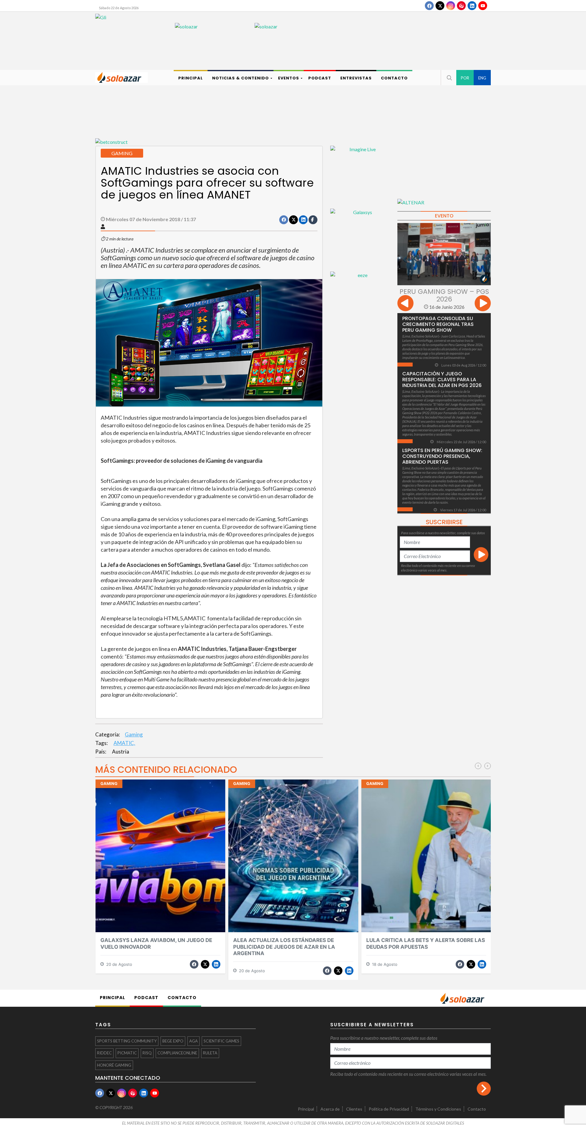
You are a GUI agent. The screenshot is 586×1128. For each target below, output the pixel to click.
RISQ (147, 1052)
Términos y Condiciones (438, 1109)
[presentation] (405, 304)
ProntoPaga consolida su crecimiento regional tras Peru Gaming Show (438, 324)
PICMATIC (127, 1052)
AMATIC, (124, 743)
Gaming (134, 734)
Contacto (477, 1109)
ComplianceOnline (177, 1052)
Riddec (104, 1052)
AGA (193, 1041)
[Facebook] (429, 5)
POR (465, 77)
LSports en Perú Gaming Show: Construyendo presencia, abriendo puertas (442, 456)
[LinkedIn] (472, 5)
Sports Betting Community (127, 1041)
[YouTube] (482, 5)
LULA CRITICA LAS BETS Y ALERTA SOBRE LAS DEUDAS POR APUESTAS (425, 943)
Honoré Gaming (114, 1065)
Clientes (354, 1109)
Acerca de (330, 1109)
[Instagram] (450, 5)
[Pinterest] (461, 5)
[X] (440, 5)
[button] (449, 78)
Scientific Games (221, 1041)
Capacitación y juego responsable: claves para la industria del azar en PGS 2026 (442, 379)
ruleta (210, 1052)
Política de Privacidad (389, 1109)
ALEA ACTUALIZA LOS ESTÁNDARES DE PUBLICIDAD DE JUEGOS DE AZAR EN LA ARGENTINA (284, 946)
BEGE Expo (172, 1041)
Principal (306, 1109)
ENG (482, 77)
